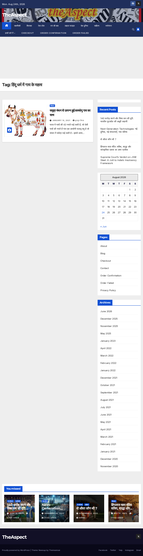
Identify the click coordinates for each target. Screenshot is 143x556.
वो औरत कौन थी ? (108, 139)
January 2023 (107, 340)
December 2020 (109, 459)
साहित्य (96, 26)
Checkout (27, 33)
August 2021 (107, 400)
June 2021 (106, 414)
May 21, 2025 (121, 513)
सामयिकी (17, 26)
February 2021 (108, 444)
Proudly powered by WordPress (16, 550)
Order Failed (80, 33)
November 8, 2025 (88, 513)
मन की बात (55, 26)
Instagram (129, 550)
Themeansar (54, 550)
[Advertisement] (71, 57)
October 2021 (107, 385)
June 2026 (106, 311)
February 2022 (108, 363)
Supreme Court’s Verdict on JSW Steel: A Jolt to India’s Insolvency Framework (118, 160)
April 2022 (106, 348)
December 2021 (108, 377)
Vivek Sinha (50, 518)
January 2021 (107, 451)
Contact (104, 268)
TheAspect (14, 15)
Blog (102, 253)
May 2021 (105, 422)
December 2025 (109, 318)
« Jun (103, 226)
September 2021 (109, 392)
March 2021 (106, 436)
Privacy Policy (108, 290)
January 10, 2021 (61, 120)
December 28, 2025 (54, 513)
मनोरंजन (109, 26)
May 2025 (105, 333)
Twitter (113, 550)
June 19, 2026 (17, 513)
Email (138, 550)
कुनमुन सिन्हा (79, 120)
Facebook (103, 550)
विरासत (29, 26)
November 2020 (109, 466)
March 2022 (107, 355)
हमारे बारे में (9, 33)
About (103, 246)
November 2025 (109, 326)
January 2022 (107, 370)
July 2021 (105, 407)
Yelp (120, 550)
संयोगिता (81, 518)
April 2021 (105, 429)
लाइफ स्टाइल (70, 26)
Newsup (42, 550)
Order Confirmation (53, 33)
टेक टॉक (41, 26)
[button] (133, 29)
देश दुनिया (84, 26)
